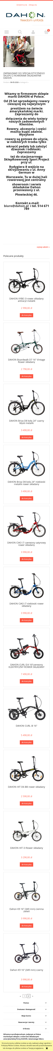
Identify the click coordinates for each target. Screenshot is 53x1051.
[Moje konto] (33, 32)
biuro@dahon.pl (16, 206)
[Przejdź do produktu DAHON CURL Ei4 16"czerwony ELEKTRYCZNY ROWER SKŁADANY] (26, 646)
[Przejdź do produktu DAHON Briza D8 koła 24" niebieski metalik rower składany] (26, 463)
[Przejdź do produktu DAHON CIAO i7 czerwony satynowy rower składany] (26, 524)
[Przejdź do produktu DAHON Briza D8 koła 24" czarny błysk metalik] (26, 402)
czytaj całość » (43, 247)
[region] (26, 51)
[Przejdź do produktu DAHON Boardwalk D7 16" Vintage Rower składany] (26, 341)
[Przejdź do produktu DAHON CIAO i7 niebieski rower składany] (26, 585)
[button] (6, 32)
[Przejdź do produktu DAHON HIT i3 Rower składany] (26, 829)
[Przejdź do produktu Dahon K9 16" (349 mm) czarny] (26, 951)
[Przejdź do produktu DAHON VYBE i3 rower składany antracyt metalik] (26, 280)
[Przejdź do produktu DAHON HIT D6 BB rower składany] (26, 768)
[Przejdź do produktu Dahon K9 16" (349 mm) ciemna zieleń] (26, 890)
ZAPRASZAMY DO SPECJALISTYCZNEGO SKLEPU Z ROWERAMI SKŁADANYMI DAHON (24, 75)
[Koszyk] (46, 32)
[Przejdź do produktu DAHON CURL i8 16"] (26, 707)
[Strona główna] (26, 16)
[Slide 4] (26, 51)
